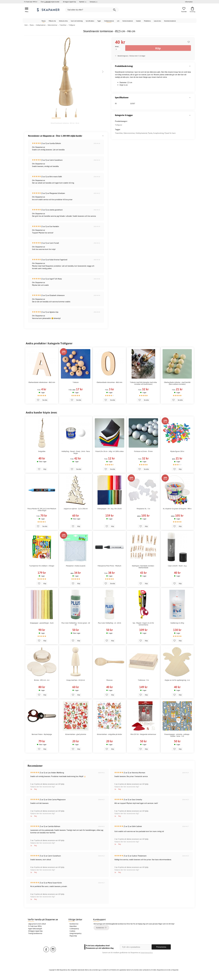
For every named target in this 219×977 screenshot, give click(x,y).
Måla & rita (52, 21)
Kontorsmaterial (128, 21)
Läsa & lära (157, 21)
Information (189, 2)
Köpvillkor (73, 926)
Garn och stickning (77, 21)
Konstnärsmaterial (170, 21)
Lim (118, 21)
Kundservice (74, 924)
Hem (26, 25)
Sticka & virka (63, 21)
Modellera (147, 21)
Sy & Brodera (90, 21)
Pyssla (44, 21)
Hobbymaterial (109, 21)
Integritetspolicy (75, 933)
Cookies (72, 931)
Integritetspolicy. (147, 952)
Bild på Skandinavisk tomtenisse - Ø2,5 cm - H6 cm (65, 123)
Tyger (99, 21)
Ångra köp (73, 936)
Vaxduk (138, 21)
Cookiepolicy (74, 929)
